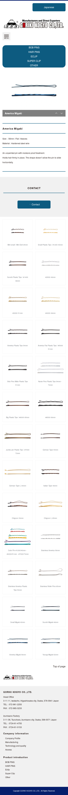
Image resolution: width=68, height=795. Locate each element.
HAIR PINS (34, 52)
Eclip (7, 769)
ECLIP (34, 56)
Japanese (49, 7)
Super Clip (10, 773)
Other (7, 777)
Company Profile (12, 738)
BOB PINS (34, 47)
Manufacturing (11, 742)
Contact (36, 204)
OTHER (34, 65)
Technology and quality (15, 745)
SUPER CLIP (34, 61)
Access (8, 749)
